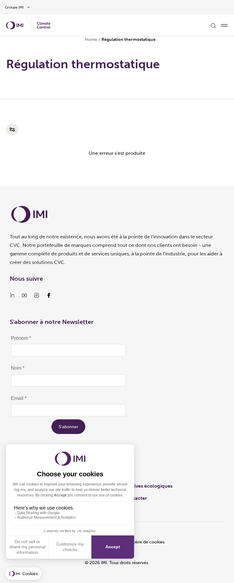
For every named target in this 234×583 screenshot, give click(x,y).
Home (91, 39)
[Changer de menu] (224, 25)
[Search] (213, 25)
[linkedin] (12, 295)
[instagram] (36, 295)
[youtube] (24, 295)
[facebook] (48, 295)
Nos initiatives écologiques (141, 486)
